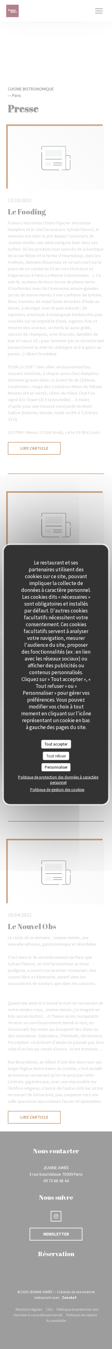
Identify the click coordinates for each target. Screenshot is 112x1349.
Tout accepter (56, 744)
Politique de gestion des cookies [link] (57, 789)
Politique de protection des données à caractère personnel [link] (58, 779)
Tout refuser (56, 755)
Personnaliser (56, 767)
